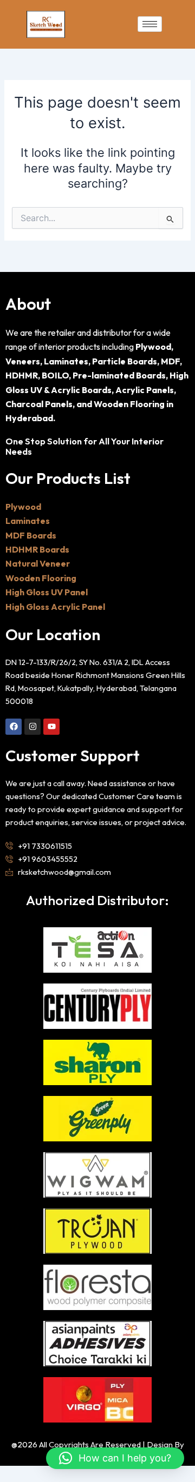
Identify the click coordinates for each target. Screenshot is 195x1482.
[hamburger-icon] (150, 24)
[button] (115, 1458)
